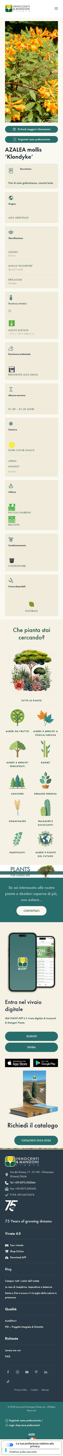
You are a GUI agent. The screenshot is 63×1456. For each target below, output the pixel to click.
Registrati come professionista (34, 139)
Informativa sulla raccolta (20, 1451)
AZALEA (13, 251)
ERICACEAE (15, 279)
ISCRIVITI (31, 1036)
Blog (8, 1269)
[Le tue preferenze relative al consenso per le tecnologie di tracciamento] (6, 1450)
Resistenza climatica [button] (17, 303)
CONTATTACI (31, 911)
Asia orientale (18, 217)
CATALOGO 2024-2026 (36, 1140)
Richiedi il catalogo (32, 1125)
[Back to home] (17, 8)
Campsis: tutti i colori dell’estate (22, 1281)
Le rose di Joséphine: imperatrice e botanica (28, 1287)
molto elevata (18, 330)
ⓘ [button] (9, 311)
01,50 (22, 409)
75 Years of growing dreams (28, 1221)
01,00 (12, 409)
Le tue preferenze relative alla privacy (35, 1445)
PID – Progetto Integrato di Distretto (24, 1327)
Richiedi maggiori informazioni (34, 129)
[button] (56, 8)
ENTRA (31, 1047)
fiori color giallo (21, 450)
